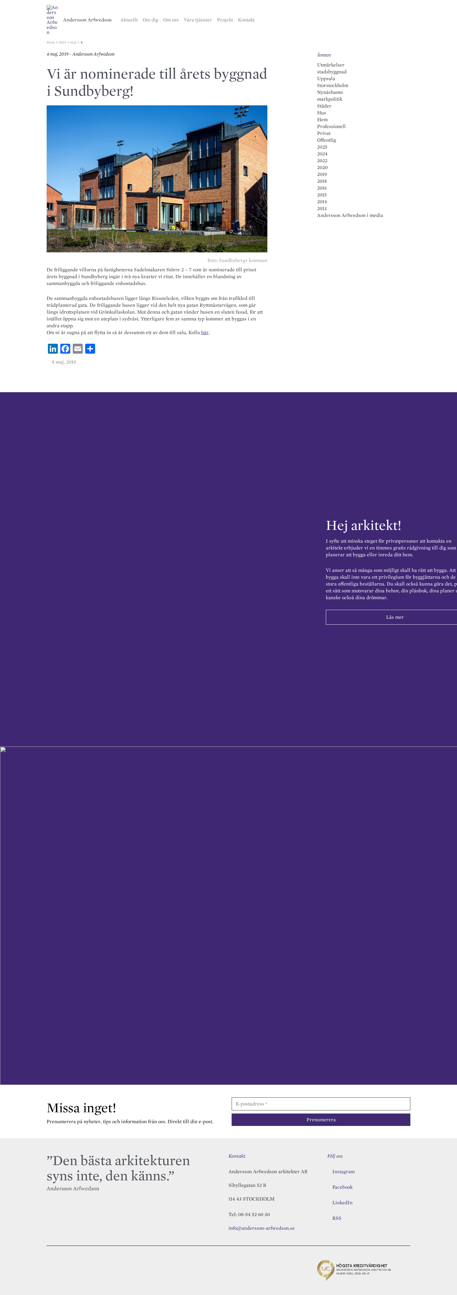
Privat (323, 133)
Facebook (342, 1187)
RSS (336, 1218)
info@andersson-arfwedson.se (261, 1228)
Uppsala (326, 78)
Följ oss (335, 1156)
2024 (322, 154)
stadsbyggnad (332, 72)
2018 (322, 181)
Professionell (331, 126)
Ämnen (324, 55)
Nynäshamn (330, 92)
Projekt (225, 20)
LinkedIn (342, 1202)
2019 (322, 174)
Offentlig (326, 140)
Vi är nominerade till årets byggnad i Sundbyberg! (157, 81)
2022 (322, 160)
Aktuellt (129, 20)
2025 (322, 147)
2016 (322, 188)
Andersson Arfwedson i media (350, 215)
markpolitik (329, 99)
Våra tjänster (198, 20)
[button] (407, 20)
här (205, 332)
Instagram (343, 1171)
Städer (324, 106)
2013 (322, 208)
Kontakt (246, 20)
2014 (322, 201)
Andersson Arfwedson (87, 20)
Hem (322, 119)
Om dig (150, 20)
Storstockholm (332, 85)
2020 (322, 167)
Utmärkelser (330, 65)
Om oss (171, 20)
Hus (321, 113)
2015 (322, 195)
